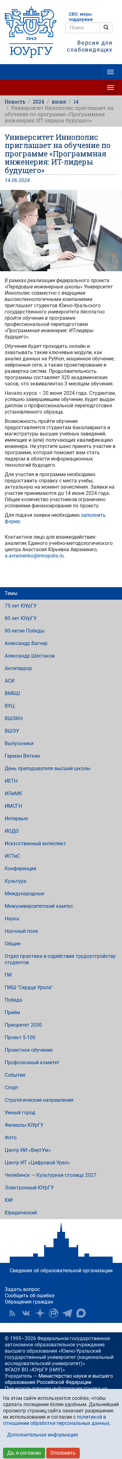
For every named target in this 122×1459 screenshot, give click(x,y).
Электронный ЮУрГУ (29, 1188)
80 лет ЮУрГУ (21, 618)
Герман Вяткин (22, 756)
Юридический (21, 1213)
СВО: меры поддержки (81, 17)
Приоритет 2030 (23, 1025)
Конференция (20, 869)
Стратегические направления (39, 1100)
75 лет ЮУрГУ (21, 606)
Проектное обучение (29, 1050)
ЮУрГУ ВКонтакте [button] (26, 1313)
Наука (12, 919)
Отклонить (63, 1453)
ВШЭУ (12, 731)
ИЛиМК (13, 793)
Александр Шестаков (30, 656)
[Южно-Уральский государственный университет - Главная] (30, 32)
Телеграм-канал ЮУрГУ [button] (67, 1313)
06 (14, 180)
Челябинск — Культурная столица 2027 (50, 1175)
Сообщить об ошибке (29, 1296)
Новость (15, 101)
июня (59, 101)
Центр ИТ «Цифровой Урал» (37, 1163)
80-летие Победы (24, 631)
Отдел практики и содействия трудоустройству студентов (60, 959)
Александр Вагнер (26, 643)
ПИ (8, 975)
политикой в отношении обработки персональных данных (56, 1420)
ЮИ (9, 1200)
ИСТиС (12, 856)
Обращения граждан (29, 1302)
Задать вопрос (22, 1289)
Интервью (16, 818)
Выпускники (19, 743)
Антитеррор (18, 668)
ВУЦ (10, 706)
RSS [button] (12, 1313)
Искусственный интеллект (35, 843)
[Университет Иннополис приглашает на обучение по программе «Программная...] (61, 230)
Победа (13, 1000)
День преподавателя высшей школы (47, 768)
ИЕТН (11, 781)
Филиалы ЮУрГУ (24, 1125)
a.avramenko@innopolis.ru (34, 556)
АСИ (9, 681)
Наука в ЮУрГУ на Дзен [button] (40, 1313)
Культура (15, 881)
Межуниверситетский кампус (39, 906)
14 (76, 101)
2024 (38, 101)
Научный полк (21, 931)
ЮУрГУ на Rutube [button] (53, 1313)
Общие (12, 944)
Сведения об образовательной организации (61, 1270)
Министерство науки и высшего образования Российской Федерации (59, 1379)
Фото (11, 1138)
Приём (12, 1012)
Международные (24, 894)
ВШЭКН (14, 718)
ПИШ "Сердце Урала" (29, 987)
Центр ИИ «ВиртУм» (28, 1150)
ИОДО (12, 831)
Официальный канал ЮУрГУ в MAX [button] (81, 1313)
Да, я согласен (24, 1453)
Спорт (11, 1087)
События (15, 1075)
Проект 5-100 (20, 1037)
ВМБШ (12, 693)
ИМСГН (13, 806)
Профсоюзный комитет (32, 1062)
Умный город (20, 1113)
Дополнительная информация (42, 1435)
